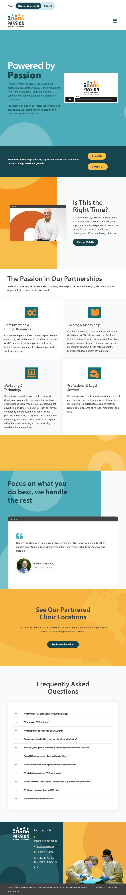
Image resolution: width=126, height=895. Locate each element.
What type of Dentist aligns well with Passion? (46, 713)
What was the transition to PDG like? (41, 790)
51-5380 (49, 851)
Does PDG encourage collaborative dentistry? (46, 756)
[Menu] (115, 20)
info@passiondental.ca (45, 840)
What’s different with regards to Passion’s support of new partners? (57, 781)
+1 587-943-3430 (45, 846)
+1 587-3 (40, 851)
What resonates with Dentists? (39, 798)
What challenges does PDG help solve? (42, 773)
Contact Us (98, 166)
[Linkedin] (35, 867)
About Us (97, 156)
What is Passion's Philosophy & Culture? (43, 730)
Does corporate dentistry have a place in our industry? (50, 739)
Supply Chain (100, 887)
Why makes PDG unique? (36, 722)
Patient (48, 5)
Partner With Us (85, 242)
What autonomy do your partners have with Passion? (50, 764)
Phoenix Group (16, 891)
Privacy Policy (113, 887)
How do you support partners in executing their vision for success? (56, 747)
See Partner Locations (63, 644)
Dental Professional (28, 5)
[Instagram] (38, 867)
